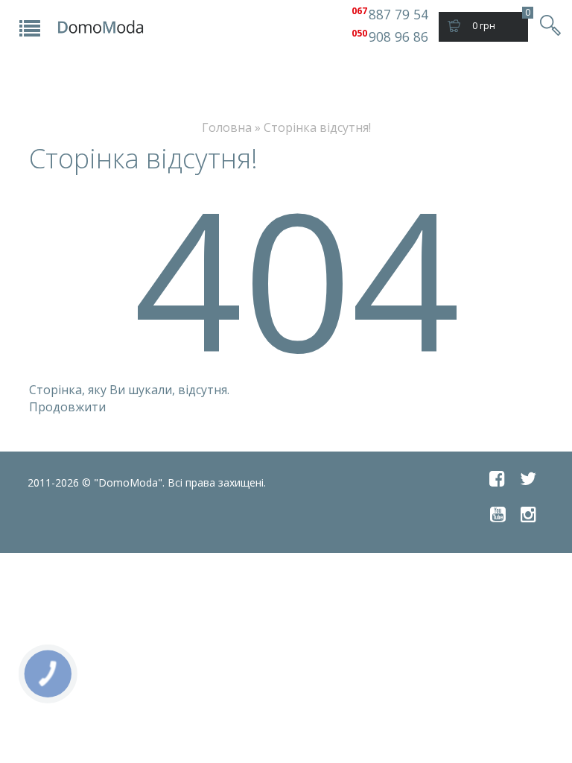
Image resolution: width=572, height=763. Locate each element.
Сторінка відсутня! (317, 127)
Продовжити (67, 407)
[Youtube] (498, 514)
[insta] (528, 514)
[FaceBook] (497, 478)
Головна (227, 127)
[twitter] (528, 478)
